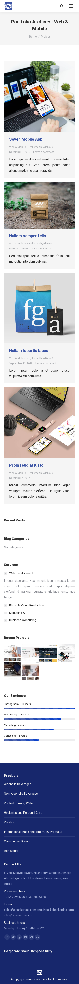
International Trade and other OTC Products (33, 832)
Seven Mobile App (25, 139)
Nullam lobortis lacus (28, 350)
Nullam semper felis (27, 235)
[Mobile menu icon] (71, 6)
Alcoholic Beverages (17, 784)
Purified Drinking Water (19, 803)
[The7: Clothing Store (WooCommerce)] (31, 671)
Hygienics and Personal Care (23, 813)
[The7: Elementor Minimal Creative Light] (66, 653)
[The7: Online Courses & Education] (31, 653)
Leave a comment (43, 151)
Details (50, 96)
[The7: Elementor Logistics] (48, 653)
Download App (28, 96)
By (41, 146)
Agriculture (11, 851)
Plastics (9, 822)
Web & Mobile (17, 146)
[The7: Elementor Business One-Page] (13, 671)
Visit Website (28, 422)
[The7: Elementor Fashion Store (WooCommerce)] (13, 653)
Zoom (39, 96)
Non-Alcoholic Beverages (21, 793)
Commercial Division (17, 841)
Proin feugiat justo (26, 465)
